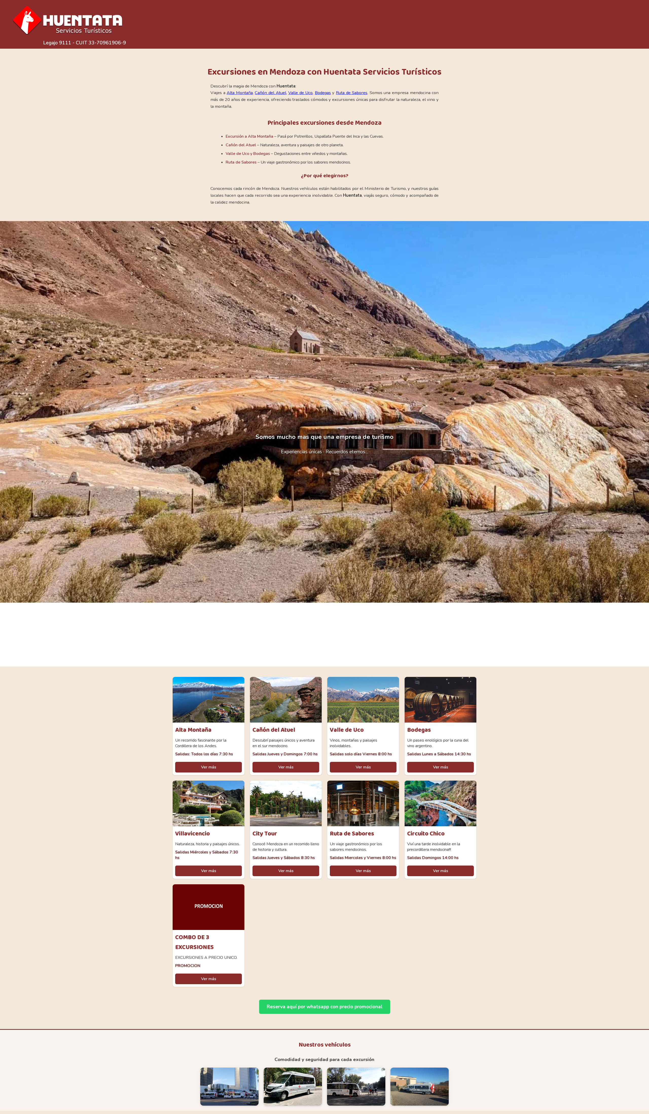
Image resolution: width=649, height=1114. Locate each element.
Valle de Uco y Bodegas (248, 153)
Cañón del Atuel (270, 93)
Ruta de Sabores (351, 93)
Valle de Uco (300, 93)
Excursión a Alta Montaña (249, 136)
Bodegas (323, 93)
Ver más (208, 767)
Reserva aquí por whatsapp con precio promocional (325, 1006)
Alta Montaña (240, 93)
